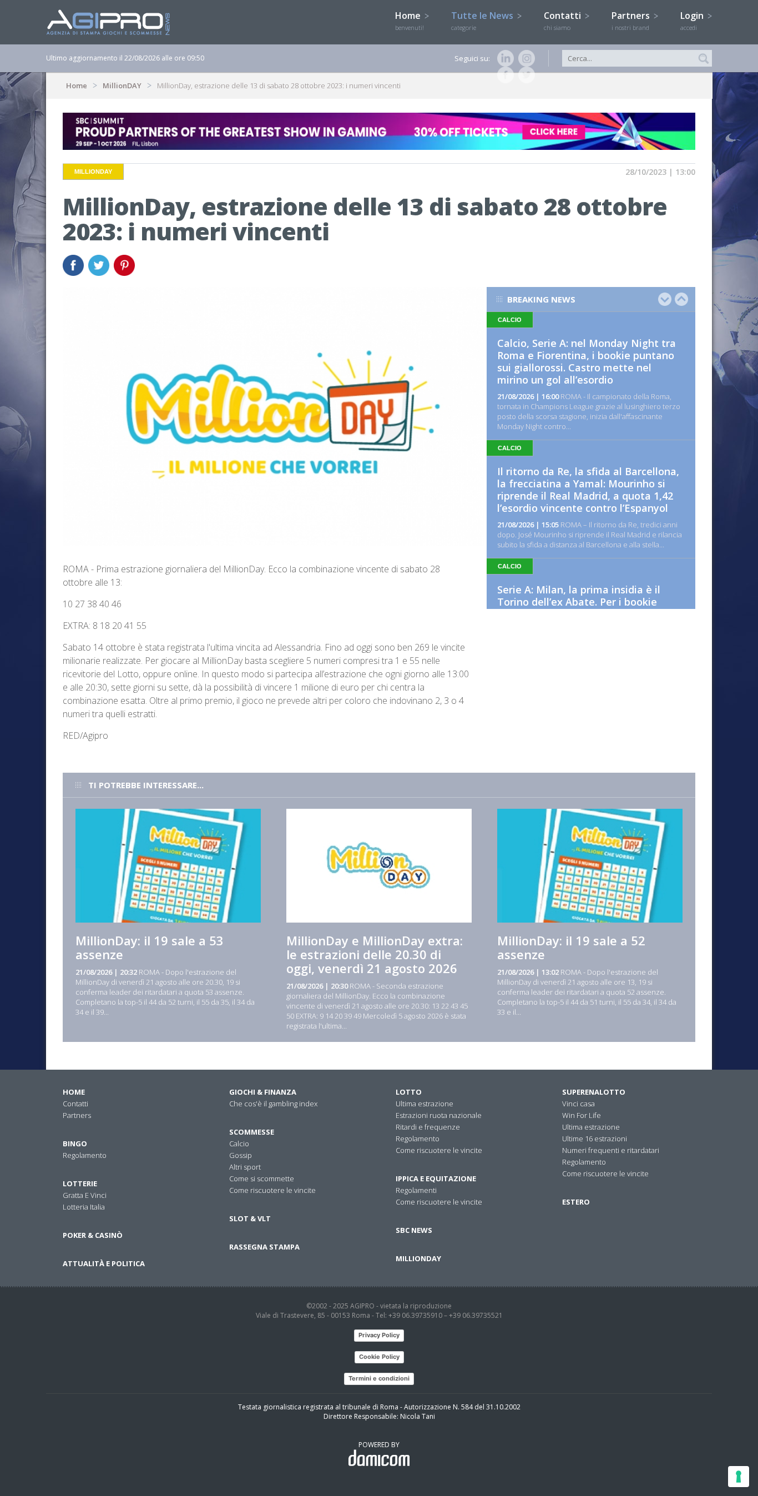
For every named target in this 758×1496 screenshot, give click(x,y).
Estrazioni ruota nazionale (439, 1115)
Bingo (75, 1144)
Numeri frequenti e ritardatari (610, 1150)
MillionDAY (122, 85)
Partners (632, 20)
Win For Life (581, 1115)
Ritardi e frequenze (428, 1127)
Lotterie (80, 1183)
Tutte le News (483, 20)
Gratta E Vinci (85, 1195)
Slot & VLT (250, 1218)
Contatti (563, 20)
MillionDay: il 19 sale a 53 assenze (149, 947)
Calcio (239, 1144)
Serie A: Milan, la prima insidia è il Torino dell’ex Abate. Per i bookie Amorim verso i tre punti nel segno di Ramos (587, 608)
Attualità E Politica (104, 1263)
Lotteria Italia (84, 1207)
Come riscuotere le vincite (272, 1190)
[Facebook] (503, 75)
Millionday (418, 1258)
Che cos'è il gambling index (273, 1104)
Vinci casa (578, 1104)
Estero (576, 1202)
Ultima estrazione (424, 1104)
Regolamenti (416, 1190)
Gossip (240, 1155)
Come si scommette (261, 1178)
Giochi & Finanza (262, 1092)
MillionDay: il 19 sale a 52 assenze (571, 947)
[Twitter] (524, 75)
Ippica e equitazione (436, 1178)
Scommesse (251, 1132)
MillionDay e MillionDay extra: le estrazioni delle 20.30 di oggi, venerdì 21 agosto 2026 (374, 954)
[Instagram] (524, 58)
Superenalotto (593, 1092)
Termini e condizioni (379, 1378)
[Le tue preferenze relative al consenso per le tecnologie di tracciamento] (738, 1476)
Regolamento (85, 1155)
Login (693, 20)
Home (409, 20)
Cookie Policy (379, 1357)
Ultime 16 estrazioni (594, 1139)
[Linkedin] (503, 58)
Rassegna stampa (264, 1247)
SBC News (414, 1230)
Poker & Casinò (93, 1235)
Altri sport (245, 1167)
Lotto (409, 1092)
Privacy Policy (379, 1335)
